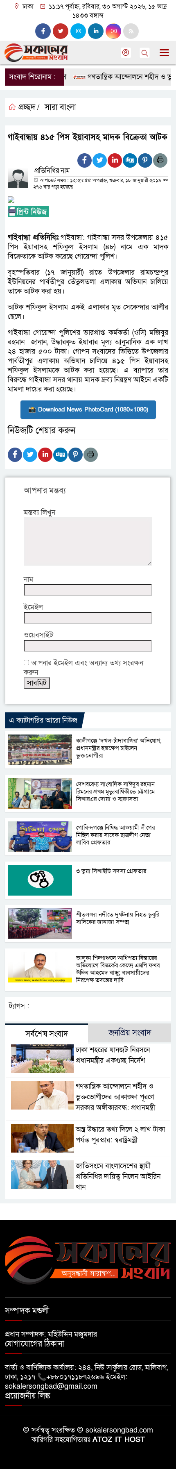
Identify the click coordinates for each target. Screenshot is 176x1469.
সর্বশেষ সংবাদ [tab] (46, 1034)
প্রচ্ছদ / (28, 107)
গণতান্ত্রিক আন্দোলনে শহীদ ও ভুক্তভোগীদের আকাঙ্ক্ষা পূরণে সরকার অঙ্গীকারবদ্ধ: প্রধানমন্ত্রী (115, 1097)
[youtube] (113, 31)
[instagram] (78, 31)
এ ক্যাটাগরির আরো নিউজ (43, 720)
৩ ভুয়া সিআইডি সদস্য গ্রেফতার (111, 871)
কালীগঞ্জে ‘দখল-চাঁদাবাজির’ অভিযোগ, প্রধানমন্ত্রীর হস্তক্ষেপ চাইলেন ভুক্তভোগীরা (118, 748)
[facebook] (43, 31)
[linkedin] (96, 31)
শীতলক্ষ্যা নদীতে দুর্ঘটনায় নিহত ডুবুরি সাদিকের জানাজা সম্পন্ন (117, 918)
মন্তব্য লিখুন (39, 512)
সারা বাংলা (60, 107)
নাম (28, 579)
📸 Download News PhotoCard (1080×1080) (88, 409)
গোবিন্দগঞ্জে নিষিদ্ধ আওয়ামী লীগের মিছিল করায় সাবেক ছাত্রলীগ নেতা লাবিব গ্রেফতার (115, 834)
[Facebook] (84, 160)
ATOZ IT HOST (119, 1439)
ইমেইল (33, 607)
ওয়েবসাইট (38, 635)
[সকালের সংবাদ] (88, 1259)
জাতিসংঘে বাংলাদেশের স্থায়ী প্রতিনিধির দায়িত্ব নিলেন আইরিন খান (118, 1176)
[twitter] (60, 31)
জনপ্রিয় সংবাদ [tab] (129, 1033)
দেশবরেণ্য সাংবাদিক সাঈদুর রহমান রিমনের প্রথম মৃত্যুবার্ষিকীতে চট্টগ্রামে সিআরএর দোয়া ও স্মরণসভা (115, 791)
